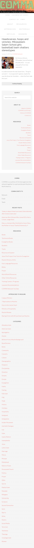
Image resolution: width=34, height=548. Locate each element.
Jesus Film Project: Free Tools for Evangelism (19, 140)
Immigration (5, 419)
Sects (3, 509)
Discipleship (5, 368)
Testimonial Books (26, 127)
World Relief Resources (24, 152)
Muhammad (5, 462)
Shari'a (4, 512)
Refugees (5, 494)
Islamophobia (6, 440)
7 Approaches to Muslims (9, 301)
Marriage (5, 451)
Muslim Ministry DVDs (25, 142)
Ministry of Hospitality (9, 309)
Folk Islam (5, 393)
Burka (3, 347)
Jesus (3, 444)
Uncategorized (6, 538)
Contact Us (28, 115)
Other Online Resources (24, 155)
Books (29, 125)
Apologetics (5, 332)
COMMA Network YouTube (23, 162)
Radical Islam (6, 487)
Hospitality (5, 411)
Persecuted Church (7, 469)
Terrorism (5, 527)
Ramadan (4, 491)
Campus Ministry (7, 298)
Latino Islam (5, 448)
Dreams (4, 375)
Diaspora (4, 365)
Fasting (4, 390)
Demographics (6, 361)
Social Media (6, 523)
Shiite (3, 516)
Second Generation (7, 505)
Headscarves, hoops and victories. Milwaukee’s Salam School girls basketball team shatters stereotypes (15, 45)
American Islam (6, 329)
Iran (3, 430)
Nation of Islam (6, 466)
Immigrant (5, 415)
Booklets (28, 132)
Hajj (3, 397)
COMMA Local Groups (24, 110)
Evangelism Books (26, 130)
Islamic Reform (6, 437)
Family (4, 386)
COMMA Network (17, 6)
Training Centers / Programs (23, 157)
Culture (4, 357)
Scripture (4, 502)
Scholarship (5, 498)
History (4, 404)
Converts (5, 354)
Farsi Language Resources (24, 145)
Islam (3, 433)
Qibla (3, 480)
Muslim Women (6, 312)
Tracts (29, 135)
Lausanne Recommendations (23, 160)
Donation (5, 372)
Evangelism (5, 383)
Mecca (4, 455)
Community (5, 350)
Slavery (4, 520)
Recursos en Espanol (25, 137)
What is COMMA (26, 108)
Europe (4, 379)
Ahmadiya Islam (6, 325)
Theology (5, 534)
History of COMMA (25, 113)
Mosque (4, 458)
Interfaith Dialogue (8, 426)
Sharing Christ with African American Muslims (15, 316)
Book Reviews (6, 343)
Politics (4, 473)
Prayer (29, 150)
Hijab (3, 401)
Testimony (5, 530)
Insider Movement (7, 422)
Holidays (4, 408)
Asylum (4, 336)
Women (4, 541)
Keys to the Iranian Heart (9, 305)
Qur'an (4, 484)
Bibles (29, 147)
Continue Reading (17, 83)
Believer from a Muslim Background (12, 339)
